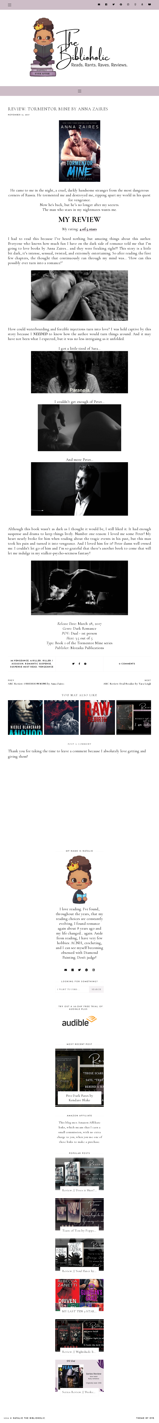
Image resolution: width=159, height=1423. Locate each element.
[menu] (9, 5)
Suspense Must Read (23, 667)
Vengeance (46, 667)
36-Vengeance (19, 661)
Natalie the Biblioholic (29, 1418)
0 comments (127, 664)
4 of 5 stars (88, 229)
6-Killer (35, 661)
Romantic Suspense (38, 664)
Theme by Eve (145, 1418)
